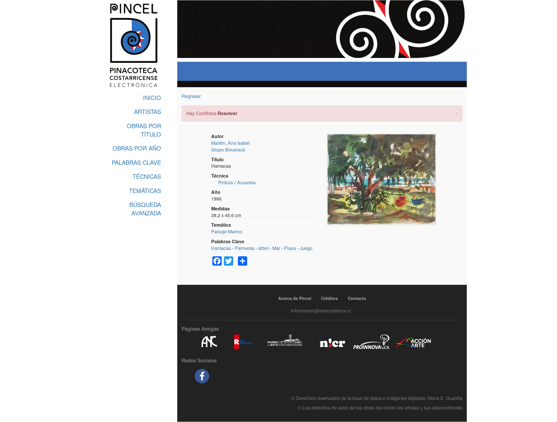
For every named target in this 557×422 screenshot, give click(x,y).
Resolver (227, 113)
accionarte (413, 342)
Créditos (329, 298)
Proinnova (371, 342)
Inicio (152, 97)
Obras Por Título (144, 129)
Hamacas (221, 248)
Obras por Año (137, 148)
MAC (285, 342)
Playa (290, 248)
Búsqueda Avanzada (145, 208)
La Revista (242, 342)
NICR (331, 342)
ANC (208, 342)
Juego (306, 248)
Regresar (191, 96)
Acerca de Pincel (294, 298)
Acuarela (246, 182)
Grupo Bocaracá (228, 149)
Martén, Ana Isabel (230, 143)
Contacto (357, 298)
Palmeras (244, 248)
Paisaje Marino (226, 231)
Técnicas (147, 176)
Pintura (225, 182)
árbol (263, 248)
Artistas (147, 111)
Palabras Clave (136, 162)
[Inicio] (133, 45)
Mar (276, 248)
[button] (456, 113)
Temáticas (145, 190)
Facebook (202, 376)
